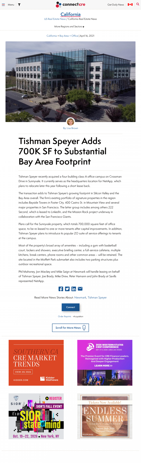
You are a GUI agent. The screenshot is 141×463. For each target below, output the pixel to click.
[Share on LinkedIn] (73, 289)
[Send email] (80, 289)
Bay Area (64, 35)
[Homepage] (70, 5)
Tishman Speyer (97, 297)
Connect (70, 307)
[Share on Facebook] (61, 289)
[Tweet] (67, 289)
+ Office (73, 35)
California (52, 35)
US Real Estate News (55, 19)
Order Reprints (64, 316)
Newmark (80, 297)
